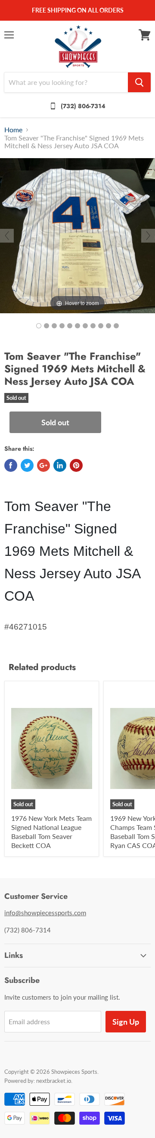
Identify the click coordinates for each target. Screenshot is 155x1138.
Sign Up (125, 1021)
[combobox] (66, 82)
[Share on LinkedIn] (59, 465)
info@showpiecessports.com (45, 913)
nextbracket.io (53, 1080)
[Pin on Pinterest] (76, 465)
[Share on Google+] (43, 465)
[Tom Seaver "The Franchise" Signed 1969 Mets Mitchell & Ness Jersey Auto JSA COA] (38, 325)
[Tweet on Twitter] (27, 465)
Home (13, 130)
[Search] (139, 82)
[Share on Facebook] (10, 465)
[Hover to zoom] (77, 235)
